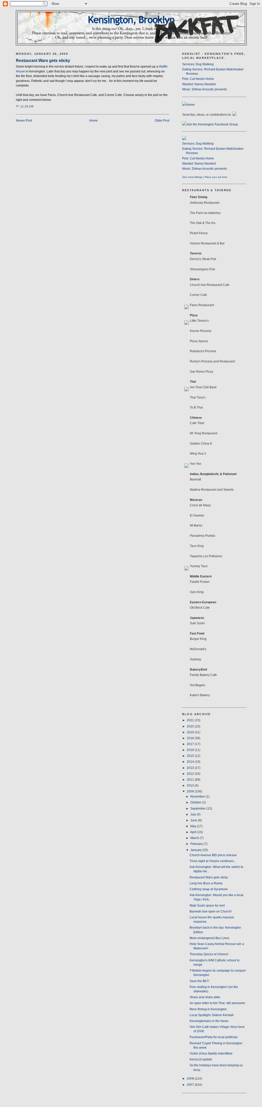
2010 (191, 785)
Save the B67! (199, 981)
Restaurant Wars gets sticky (43, 60)
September (198, 808)
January (196, 850)
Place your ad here (216, 177)
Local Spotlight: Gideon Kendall (212, 1015)
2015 (191, 755)
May (193, 826)
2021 (191, 720)
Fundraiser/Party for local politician (214, 1037)
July (193, 814)
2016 (191, 749)
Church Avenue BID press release (213, 855)
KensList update (201, 1059)
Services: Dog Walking (198, 64)
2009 (191, 791)
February (197, 843)
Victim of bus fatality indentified (211, 1053)
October (196, 802)
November (198, 796)
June (194, 820)
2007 (191, 1084)
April (193, 832)
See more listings (192, 177)
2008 (191, 1078)
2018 (191, 738)
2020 (191, 726)
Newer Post (24, 120)
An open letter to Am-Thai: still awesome (217, 1003)
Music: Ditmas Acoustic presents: (204, 89)
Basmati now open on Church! (211, 911)
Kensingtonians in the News (209, 1021)
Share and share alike (205, 997)
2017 (191, 744)
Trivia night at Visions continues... (213, 861)
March (195, 838)
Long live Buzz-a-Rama (206, 883)
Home (93, 120)
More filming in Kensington (208, 1009)
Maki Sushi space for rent (207, 905)
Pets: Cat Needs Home (198, 78)
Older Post (162, 120)
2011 (191, 779)
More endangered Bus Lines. (210, 938)
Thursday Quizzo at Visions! (209, 954)
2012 (191, 773)
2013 (191, 767)
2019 (191, 732)
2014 (191, 761)
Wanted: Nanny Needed (199, 84)
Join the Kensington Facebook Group (212, 124)
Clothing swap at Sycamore (209, 889)
